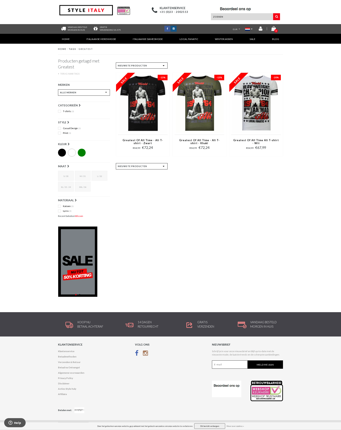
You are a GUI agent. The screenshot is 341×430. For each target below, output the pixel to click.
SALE (252, 39)
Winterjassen (224, 39)
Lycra (67, 211)
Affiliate (62, 394)
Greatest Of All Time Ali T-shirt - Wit (256, 142)
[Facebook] (137, 354)
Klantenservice (66, 351)
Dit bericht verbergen (209, 426)
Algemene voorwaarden (71, 372)
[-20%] (256, 103)
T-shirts (68, 111)
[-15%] (143, 103)
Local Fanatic (189, 39)
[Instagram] (145, 354)
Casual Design (72, 128)
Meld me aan (265, 364)
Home (66, 39)
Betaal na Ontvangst (69, 367)
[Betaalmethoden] (79, 410)
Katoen (68, 206)
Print (67, 133)
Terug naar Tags (70, 73)
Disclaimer (63, 383)
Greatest (86, 49)
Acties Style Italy (67, 388)
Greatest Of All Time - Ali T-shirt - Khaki (199, 142)
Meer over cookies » (235, 426)
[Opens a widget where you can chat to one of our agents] (15, 423)
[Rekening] (260, 29)
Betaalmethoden (67, 356)
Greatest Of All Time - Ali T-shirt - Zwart (143, 142)
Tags (72, 49)
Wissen (79, 216)
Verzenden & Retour (69, 362)
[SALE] (84, 261)
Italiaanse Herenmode (101, 39)
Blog (275, 39)
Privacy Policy (65, 378)
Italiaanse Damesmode (148, 39)
